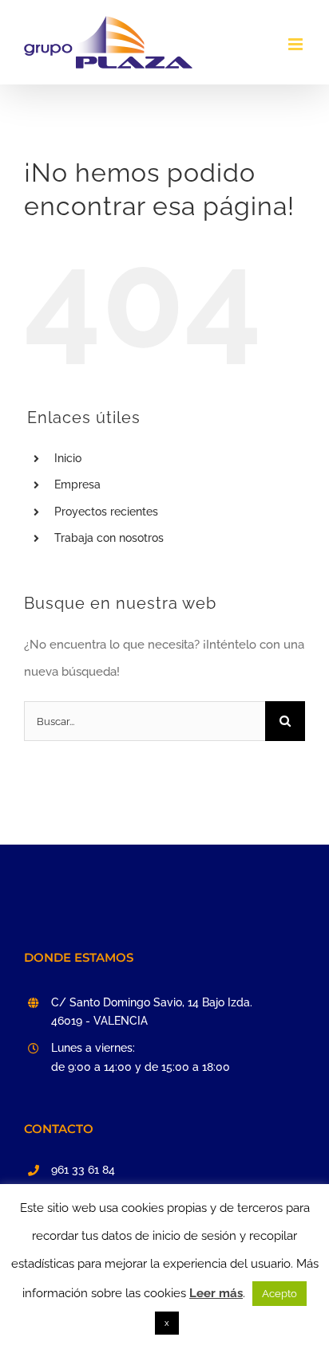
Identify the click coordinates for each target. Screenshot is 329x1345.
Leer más (216, 1293)
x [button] (166, 1323)
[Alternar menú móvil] (296, 44)
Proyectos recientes (106, 511)
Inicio (67, 458)
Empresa (77, 484)
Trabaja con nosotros (109, 537)
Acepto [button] (279, 1294)
